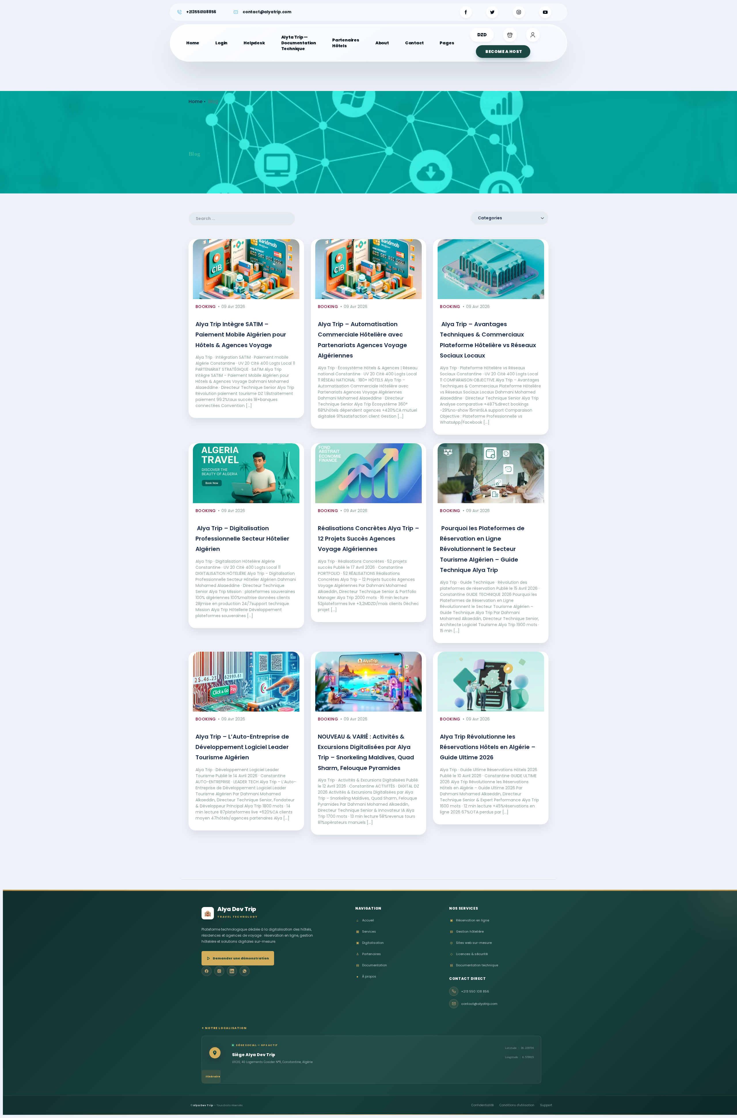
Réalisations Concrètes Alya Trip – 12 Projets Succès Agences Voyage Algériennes (368, 538)
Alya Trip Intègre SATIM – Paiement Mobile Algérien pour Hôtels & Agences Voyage (240, 334)
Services (366, 931)
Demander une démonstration (241, 958)
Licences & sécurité (469, 954)
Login (221, 43)
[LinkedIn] (232, 971)
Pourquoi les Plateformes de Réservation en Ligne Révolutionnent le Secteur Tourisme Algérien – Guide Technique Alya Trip (482, 549)
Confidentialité (482, 1105)
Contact (414, 43)
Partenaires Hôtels (345, 43)
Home (192, 43)
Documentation (371, 965)
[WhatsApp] (245, 971)
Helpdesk (254, 43)
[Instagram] (219, 971)
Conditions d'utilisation (516, 1105)
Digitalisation (370, 943)
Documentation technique (474, 965)
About (382, 43)
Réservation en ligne (469, 920)
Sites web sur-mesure (471, 943)
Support (546, 1105)
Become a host (503, 51)
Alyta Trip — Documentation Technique (298, 43)
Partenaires (368, 954)
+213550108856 (201, 12)
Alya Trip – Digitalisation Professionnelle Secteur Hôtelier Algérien (242, 538)
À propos (366, 976)
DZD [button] (482, 35)
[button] (510, 35)
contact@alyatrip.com (267, 12)
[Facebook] (207, 971)
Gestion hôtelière (467, 931)
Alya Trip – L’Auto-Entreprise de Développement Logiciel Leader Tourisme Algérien (242, 747)
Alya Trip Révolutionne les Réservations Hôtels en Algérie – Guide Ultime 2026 (487, 747)
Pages (447, 43)
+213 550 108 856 (475, 991)
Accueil (365, 920)
